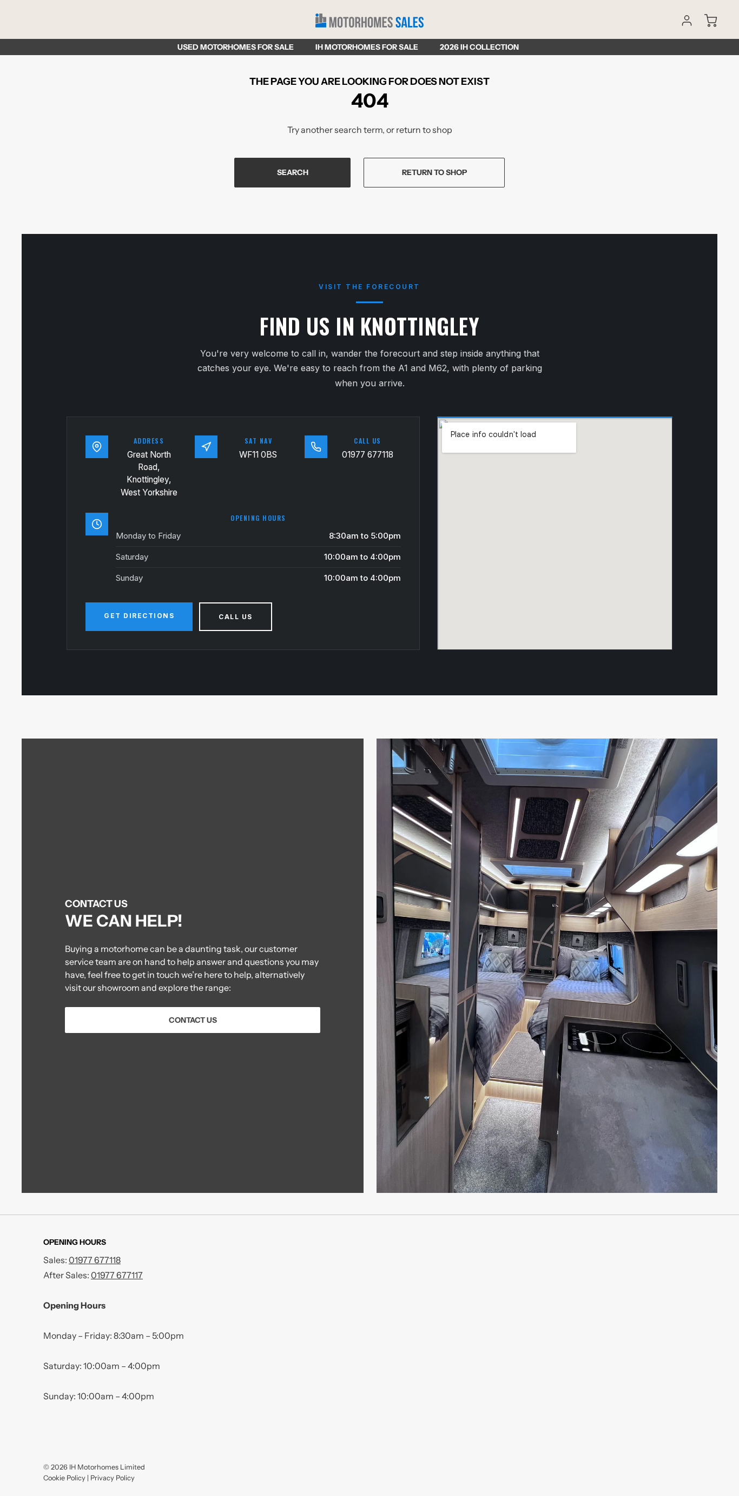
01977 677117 (117, 1275)
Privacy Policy (112, 1478)
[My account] (682, 20)
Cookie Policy (64, 1478)
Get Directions (139, 616)
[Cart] (705, 20)
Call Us (236, 617)
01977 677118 (367, 455)
